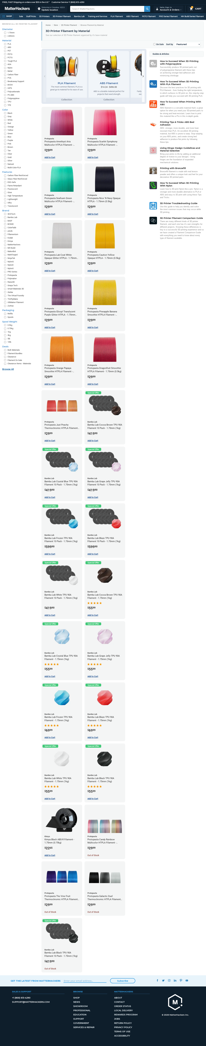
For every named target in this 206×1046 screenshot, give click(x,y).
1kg (9, 332)
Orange (11, 127)
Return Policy (123, 1023)
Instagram (169, 980)
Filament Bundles (15, 353)
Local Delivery (123, 1010)
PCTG (10, 57)
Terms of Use (122, 1031)
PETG (10, 54)
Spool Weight (9, 321)
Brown (10, 147)
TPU (9, 102)
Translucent (13, 206)
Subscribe (122, 981)
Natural (11, 164)
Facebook (157, 980)
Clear (10, 154)
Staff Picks (31, 16)
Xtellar (10, 292)
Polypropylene (13, 98)
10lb (9, 342)
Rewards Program (126, 1014)
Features (7, 172)
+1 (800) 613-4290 (76, 2)
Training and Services (97, 16)
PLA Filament (117, 16)
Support (78, 1019)
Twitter (163, 980)
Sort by (169, 44)
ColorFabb (12, 227)
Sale (21, 16)
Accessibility (122, 1035)
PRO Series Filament (168, 16)
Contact (119, 1002)
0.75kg (10, 328)
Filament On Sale (15, 360)
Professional (81, 1010)
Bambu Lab (79, 16)
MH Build (11, 248)
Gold (9, 157)
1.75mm (11, 33)
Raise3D (11, 282)
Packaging (8, 310)
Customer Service (60, 2)
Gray (9, 116)
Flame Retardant (15, 186)
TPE (9, 105)
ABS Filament (132, 16)
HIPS (10, 88)
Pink (9, 144)
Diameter (7, 29)
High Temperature (15, 196)
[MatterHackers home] (17, 8)
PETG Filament (149, 16)
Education (79, 1014)
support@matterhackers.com (31, 1002)
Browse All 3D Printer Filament (20, 24)
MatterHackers (14, 244)
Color (5, 109)
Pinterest (181, 980)
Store (56, 25)
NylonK (11, 265)
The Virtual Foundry (16, 295)
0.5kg (10, 325)
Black (10, 113)
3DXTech (11, 214)
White (10, 120)
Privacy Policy (123, 1027)
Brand (5, 210)
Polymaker (12, 278)
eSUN (10, 231)
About (118, 997)
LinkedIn (175, 980)
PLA (9, 44)
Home (48, 25)
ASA (9, 64)
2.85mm (11, 36)
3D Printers (44, 16)
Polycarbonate (14, 91)
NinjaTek (11, 258)
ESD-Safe (12, 182)
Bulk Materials (14, 350)
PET (9, 51)
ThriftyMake (13, 299)
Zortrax (11, 306)
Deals (5, 346)
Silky (10, 203)
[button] (51, 9)
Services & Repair (83, 1027)
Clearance (12, 357)
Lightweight (12, 199)
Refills (10, 313)
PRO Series (12, 272)
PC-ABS (11, 95)
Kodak (10, 238)
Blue (9, 137)
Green (10, 133)
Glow (10, 192)
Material (6, 40)
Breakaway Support (16, 81)
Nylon (10, 68)
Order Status (122, 1006)
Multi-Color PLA (14, 167)
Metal (10, 71)
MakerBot (12, 251)
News (76, 1002)
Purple (10, 140)
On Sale (160, 44)
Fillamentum (13, 234)
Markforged (12, 255)
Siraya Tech (12, 285)
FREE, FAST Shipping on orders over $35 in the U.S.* (25, 2)
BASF (10, 221)
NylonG (11, 261)
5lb (9, 339)
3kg (9, 335)
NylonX (11, 268)
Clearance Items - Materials (19, 363)
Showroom (80, 1006)
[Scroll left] (44, 76)
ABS (9, 47)
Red (9, 123)
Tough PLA (12, 61)
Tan (9, 150)
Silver (10, 160)
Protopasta (12, 275)
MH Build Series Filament (192, 16)
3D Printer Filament (62, 16)
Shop (76, 997)
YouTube (187, 980)
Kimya (10, 241)
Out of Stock (93, 855)
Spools (10, 317)
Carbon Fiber (13, 74)
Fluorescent (13, 189)
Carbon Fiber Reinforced (18, 175)
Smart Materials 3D (16, 289)
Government (81, 1023)
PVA (9, 78)
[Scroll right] (143, 76)
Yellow (10, 130)
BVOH (10, 85)
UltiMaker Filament (16, 302)
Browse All (8, 369)
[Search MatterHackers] (147, 9)
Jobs (117, 1019)
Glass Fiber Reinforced (17, 179)
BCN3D (11, 224)
